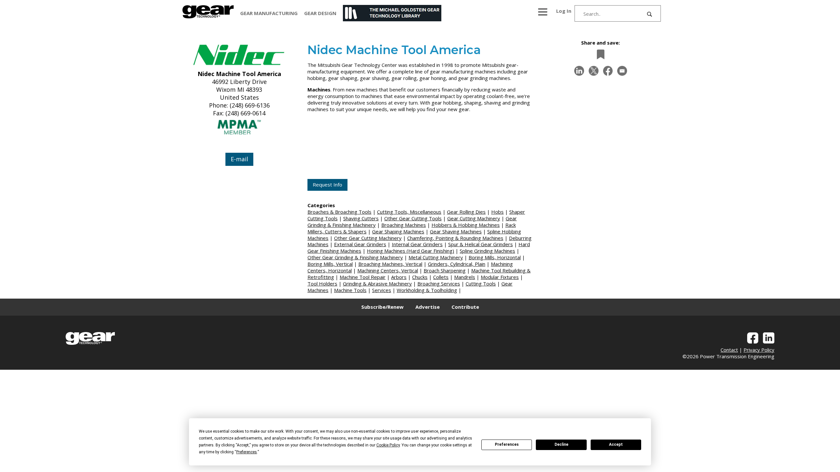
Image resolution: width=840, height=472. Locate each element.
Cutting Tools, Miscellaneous (409, 211)
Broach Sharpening (445, 270)
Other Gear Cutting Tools (413, 218)
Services (381, 290)
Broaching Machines (403, 225)
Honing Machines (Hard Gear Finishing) (410, 250)
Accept (616, 444)
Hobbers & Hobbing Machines (465, 225)
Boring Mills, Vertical (330, 264)
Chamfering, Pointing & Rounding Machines (455, 238)
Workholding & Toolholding (427, 290)
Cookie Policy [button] (388, 445)
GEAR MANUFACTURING (269, 13)
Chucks (420, 277)
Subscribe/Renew (382, 307)
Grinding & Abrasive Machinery (377, 283)
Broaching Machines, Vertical (390, 264)
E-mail (239, 159)
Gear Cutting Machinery (473, 218)
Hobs (497, 211)
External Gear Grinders (360, 244)
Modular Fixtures (500, 277)
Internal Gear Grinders (417, 244)
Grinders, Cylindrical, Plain (456, 264)
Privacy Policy (759, 349)
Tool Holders (322, 283)
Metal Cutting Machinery (436, 257)
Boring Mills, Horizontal (495, 257)
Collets (441, 277)
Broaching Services (438, 283)
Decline (561, 444)
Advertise (427, 307)
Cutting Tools (481, 283)
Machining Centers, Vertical (387, 270)
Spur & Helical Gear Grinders (480, 244)
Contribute (465, 307)
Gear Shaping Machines (398, 231)
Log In (563, 11)
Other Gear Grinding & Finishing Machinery (355, 257)
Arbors (399, 277)
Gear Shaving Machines (456, 231)
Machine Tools (350, 290)
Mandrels (464, 277)
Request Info (327, 184)
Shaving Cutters (361, 218)
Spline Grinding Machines (487, 250)
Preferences (507, 444)
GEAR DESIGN (320, 13)
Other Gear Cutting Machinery (368, 238)
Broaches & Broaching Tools (339, 211)
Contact (729, 349)
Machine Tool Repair (363, 277)
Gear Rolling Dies (466, 211)
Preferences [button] (246, 452)
